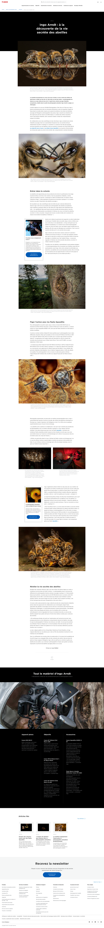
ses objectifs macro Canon (36, 128)
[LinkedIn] (95, 922)
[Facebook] (89, 922)
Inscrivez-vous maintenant (52, 875)
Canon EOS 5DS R (27, 740)
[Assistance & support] (73, 5)
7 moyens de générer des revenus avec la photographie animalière (43, 838)
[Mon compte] (98, 2)
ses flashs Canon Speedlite (51, 128)
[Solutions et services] (62, 5)
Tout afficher (80, 818)
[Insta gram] (92, 922)
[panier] (101, 2)
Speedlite (59, 430)
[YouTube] (101, 922)
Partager (52, 659)
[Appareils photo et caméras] (34, 5)
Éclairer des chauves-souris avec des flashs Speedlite (25, 838)
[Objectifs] (39, 5)
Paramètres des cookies (25, 918)
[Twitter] (98, 922)
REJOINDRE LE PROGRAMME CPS (34, 255)
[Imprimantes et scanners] (52, 5)
